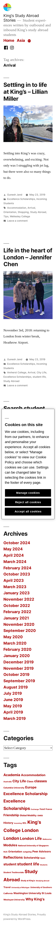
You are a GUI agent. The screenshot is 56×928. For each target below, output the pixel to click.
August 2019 (15, 687)
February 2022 (17, 611)
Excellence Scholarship (25, 793)
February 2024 (17, 568)
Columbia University (13, 787)
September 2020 (19, 630)
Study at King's (28, 880)
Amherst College (16, 372)
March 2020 (14, 643)
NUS (5, 852)
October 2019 (16, 674)
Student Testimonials (13, 872)
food (42, 809)
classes (40, 781)
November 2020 (18, 624)
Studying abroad (42, 881)
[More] (29, 41)
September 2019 (19, 680)
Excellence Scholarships (21, 199)
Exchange (35, 809)
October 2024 (16, 542)
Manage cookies (28, 492)
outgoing (27, 852)
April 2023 (13, 580)
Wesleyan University (14, 899)
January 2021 (16, 618)
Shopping (23, 212)
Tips (5, 216)
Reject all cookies (28, 502)
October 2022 (16, 605)
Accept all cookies (28, 511)
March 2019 (14, 718)
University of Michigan (20, 888)
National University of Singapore (33, 845)
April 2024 (13, 555)
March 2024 (14, 561)
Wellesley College (20, 216)
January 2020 (16, 655)
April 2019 (13, 712)
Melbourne (47, 839)
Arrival (31, 207)
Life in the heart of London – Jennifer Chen (27, 257)
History (8, 822)
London (11, 838)
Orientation (9, 212)
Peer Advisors (41, 851)
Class (30, 781)
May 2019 (12, 706)
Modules (10, 845)
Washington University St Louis (32, 893)
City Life (41, 372)
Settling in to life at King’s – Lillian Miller (25, 91)
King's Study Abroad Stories (19, 914)
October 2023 (16, 574)
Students (43, 865)
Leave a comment (17, 220)
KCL (25, 823)
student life (39, 376)
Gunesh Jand (14, 194)
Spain (42, 858)
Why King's (35, 899)
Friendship (11, 815)
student (9, 864)
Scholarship (32, 857)
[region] (28, 464)
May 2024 (13, 549)
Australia (7, 782)
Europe (31, 787)
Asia (21, 40)
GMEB (40, 816)
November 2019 (18, 668)
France (49, 809)
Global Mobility (28, 815)
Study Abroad (38, 212)
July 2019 (12, 693)
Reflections (13, 857)
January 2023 (16, 593)
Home (8, 40)
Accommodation (16, 207)
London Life (31, 838)
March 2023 (14, 586)
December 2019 (18, 662)
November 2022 (18, 599)
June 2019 (13, 699)
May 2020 (13, 637)
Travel (7, 887)
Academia (11, 775)
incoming (18, 823)
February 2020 (17, 649)
